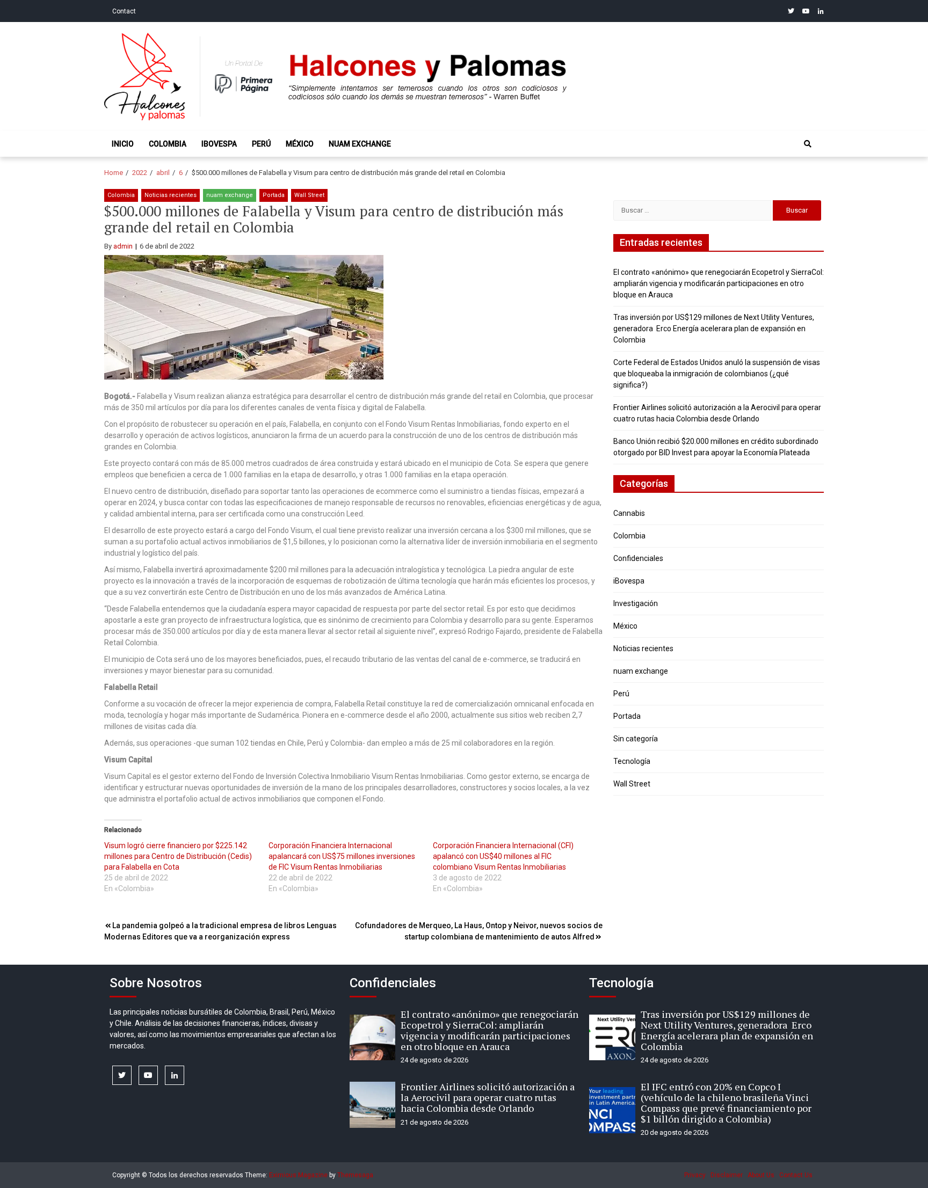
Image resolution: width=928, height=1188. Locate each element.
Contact (124, 11)
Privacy (695, 1175)
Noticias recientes (170, 195)
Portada (274, 195)
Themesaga (355, 1175)
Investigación (635, 603)
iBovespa (219, 144)
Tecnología (631, 761)
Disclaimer (727, 1175)
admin (123, 246)
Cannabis (629, 513)
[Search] (808, 144)
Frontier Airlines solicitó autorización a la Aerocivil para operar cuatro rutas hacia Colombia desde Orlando (488, 1097)
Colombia (167, 144)
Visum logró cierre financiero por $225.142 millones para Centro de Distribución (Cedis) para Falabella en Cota (178, 856)
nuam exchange (360, 144)
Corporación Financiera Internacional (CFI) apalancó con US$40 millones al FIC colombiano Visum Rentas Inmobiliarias (503, 856)
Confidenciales (638, 558)
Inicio (123, 144)
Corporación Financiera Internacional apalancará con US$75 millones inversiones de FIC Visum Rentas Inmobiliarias (342, 856)
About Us (761, 1175)
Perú (261, 144)
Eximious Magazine (298, 1175)
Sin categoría (635, 738)
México (300, 144)
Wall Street (309, 195)
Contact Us (796, 1175)
